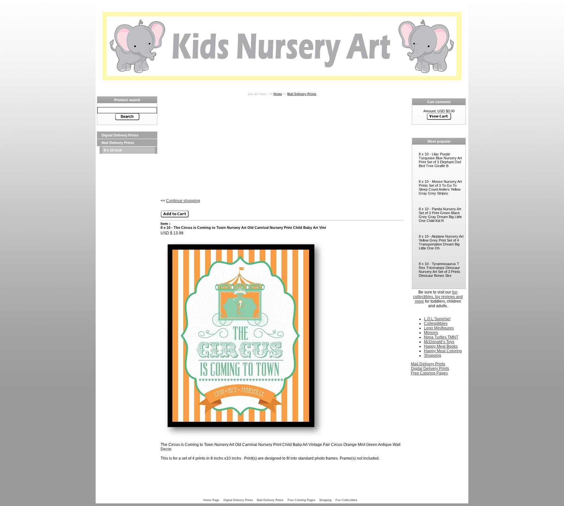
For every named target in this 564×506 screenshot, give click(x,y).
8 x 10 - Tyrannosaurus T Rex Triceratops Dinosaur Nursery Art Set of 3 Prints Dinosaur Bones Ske (439, 269)
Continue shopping (183, 200)
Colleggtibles (435, 323)
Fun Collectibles (346, 500)
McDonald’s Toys (439, 342)
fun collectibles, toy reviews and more (438, 297)
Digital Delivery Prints (120, 135)
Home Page (211, 500)
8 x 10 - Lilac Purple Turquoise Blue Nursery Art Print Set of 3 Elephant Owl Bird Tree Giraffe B (440, 160)
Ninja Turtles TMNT (441, 337)
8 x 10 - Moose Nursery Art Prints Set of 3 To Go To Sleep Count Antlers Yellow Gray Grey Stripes (440, 187)
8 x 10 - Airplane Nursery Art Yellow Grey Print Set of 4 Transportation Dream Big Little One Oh (441, 242)
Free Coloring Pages (429, 373)
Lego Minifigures (439, 328)
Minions (431, 332)
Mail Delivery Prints (118, 143)
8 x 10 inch (113, 150)
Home (278, 94)
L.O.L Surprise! (437, 319)
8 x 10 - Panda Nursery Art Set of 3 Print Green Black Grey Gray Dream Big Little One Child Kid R (440, 215)
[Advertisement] (127, 252)
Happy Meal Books (441, 346)
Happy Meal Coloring (443, 351)
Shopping (432, 355)
